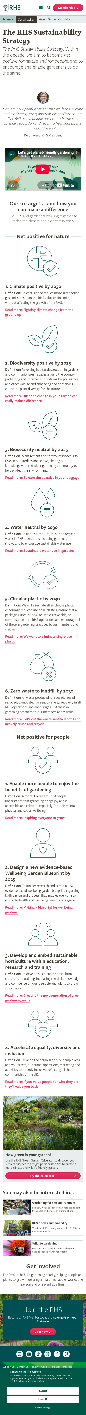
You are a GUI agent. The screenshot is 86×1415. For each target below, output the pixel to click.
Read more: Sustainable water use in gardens (39, 551)
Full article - (43, 1207)
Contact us (22, 1366)
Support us (8, 1366)
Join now (41, 1332)
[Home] (12, 8)
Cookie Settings (43, 1407)
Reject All (42, 1399)
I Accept (43, 1391)
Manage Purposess (62, 1366)
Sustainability (26, 19)
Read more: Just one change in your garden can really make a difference (41, 398)
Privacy (35, 1366)
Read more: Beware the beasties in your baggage (42, 478)
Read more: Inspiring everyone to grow (35, 818)
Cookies (45, 1366)
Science (7, 19)
